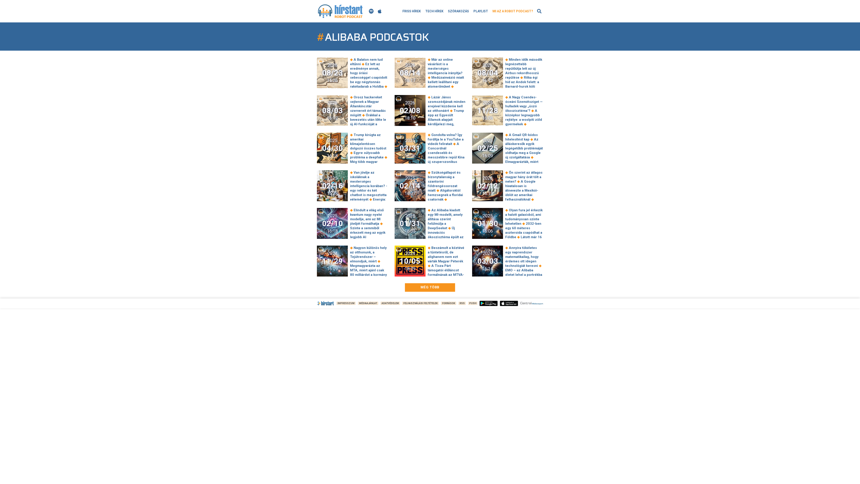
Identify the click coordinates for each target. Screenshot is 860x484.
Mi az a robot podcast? (512, 11)
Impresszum (346, 303)
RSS (462, 303)
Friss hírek (411, 11)
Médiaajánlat (368, 303)
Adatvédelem (390, 303)
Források (448, 303)
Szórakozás (458, 11)
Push (472, 303)
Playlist (480, 11)
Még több (430, 287)
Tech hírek (434, 11)
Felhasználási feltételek (420, 303)
